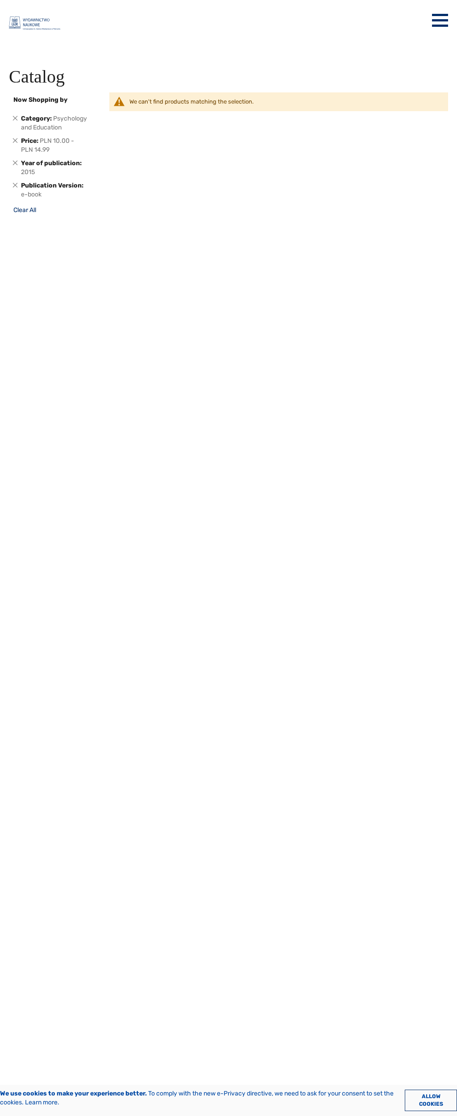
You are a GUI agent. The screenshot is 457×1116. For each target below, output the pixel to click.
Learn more (41, 1102)
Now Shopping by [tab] (40, 100)
